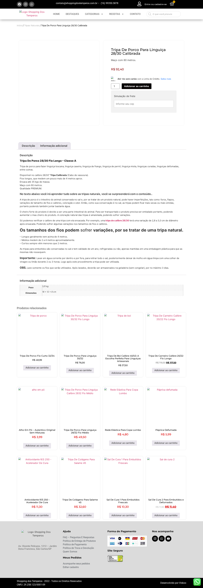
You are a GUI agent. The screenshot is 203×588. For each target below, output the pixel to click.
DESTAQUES (72, 14)
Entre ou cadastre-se (156, 4)
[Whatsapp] (31, 4)
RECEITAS (114, 14)
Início (19, 25)
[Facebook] (19, 4)
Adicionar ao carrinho (136, 86)
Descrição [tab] (28, 145)
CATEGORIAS (92, 14)
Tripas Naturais (31, 25)
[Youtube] (168, 539)
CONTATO (135, 14)
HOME (56, 14)
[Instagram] (25, 4)
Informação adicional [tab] (53, 145)
